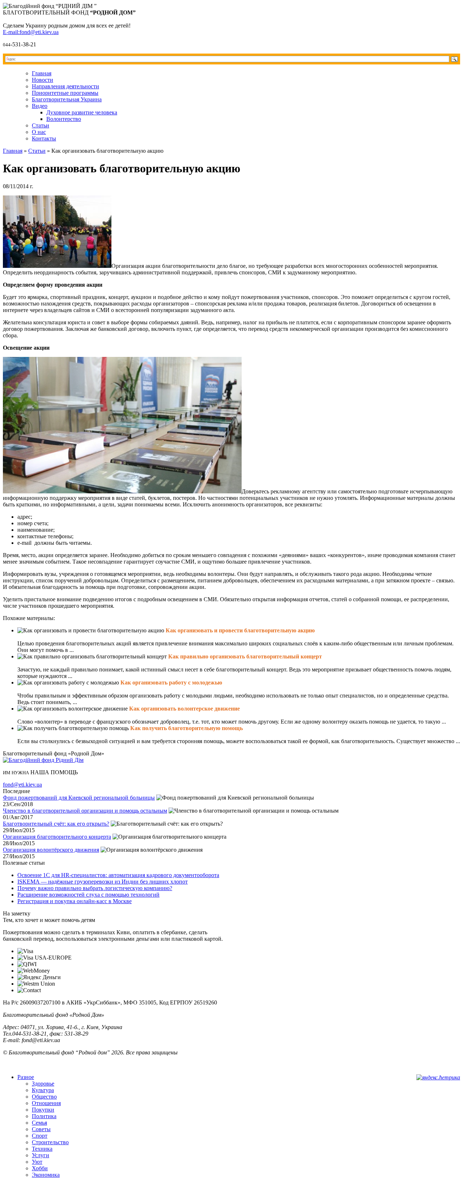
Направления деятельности (65, 86)
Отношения (46, 1103)
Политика (44, 1116)
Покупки (43, 1110)
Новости (42, 80)
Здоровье (43, 1083)
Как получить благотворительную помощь (186, 728)
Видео (39, 106)
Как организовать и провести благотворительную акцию (240, 630)
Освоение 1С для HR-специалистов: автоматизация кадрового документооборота (118, 875)
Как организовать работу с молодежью (171, 682)
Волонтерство (63, 119)
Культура (43, 1090)
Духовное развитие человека (81, 112)
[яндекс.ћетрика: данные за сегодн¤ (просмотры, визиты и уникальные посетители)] (438, 1077)
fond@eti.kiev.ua (22, 784)
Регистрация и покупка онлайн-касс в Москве (74, 901)
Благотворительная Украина (67, 99)
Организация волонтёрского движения (51, 850)
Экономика (46, 1175)
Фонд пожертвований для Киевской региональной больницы (79, 798)
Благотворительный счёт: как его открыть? (56, 824)
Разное (25, 1077)
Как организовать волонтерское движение (184, 708)
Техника (42, 1149)
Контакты (44, 138)
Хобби (40, 1168)
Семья (39, 1123)
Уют (37, 1162)
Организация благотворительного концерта (57, 837)
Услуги (40, 1155)
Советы (41, 1129)
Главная (41, 73)
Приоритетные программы (65, 93)
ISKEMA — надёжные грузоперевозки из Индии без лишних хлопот (102, 881)
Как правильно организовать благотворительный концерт (245, 656)
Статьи (40, 125)
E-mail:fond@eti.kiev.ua (31, 32)
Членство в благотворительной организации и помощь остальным (85, 811)
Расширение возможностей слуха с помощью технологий (88, 895)
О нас (39, 132)
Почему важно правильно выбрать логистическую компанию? (94, 888)
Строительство (50, 1142)
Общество (44, 1097)
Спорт (39, 1136)
